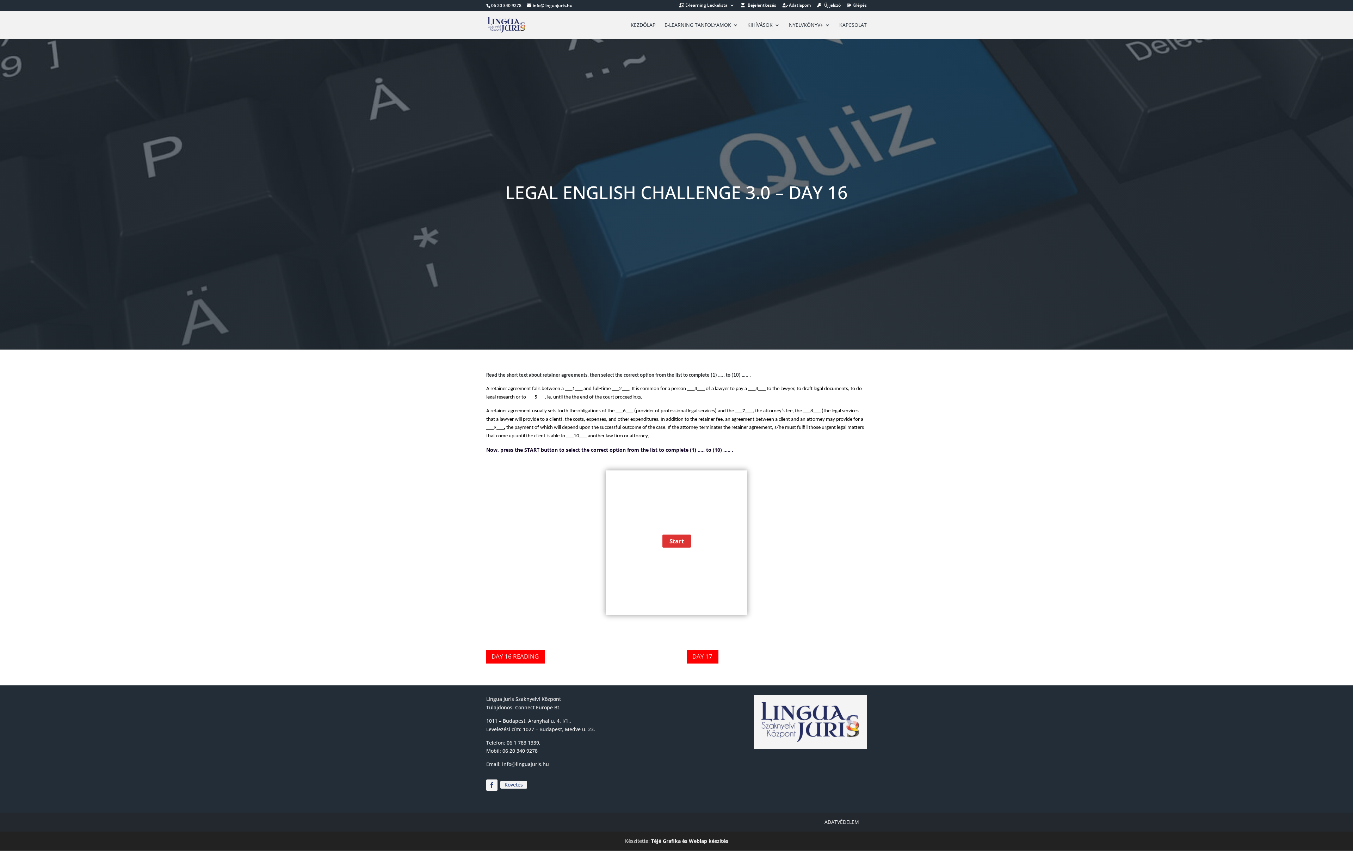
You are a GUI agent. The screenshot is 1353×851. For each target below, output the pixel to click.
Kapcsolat (853, 25)
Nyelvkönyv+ (806, 25)
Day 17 (702, 656)
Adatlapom (799, 5)
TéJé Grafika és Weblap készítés (689, 841)
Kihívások (760, 25)
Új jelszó (832, 5)
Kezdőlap (643, 25)
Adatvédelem (841, 822)
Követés (514, 784)
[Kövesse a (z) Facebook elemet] (492, 785)
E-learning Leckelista (706, 5)
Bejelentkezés (761, 5)
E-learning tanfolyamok (698, 25)
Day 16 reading (515, 656)
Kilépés (859, 5)
